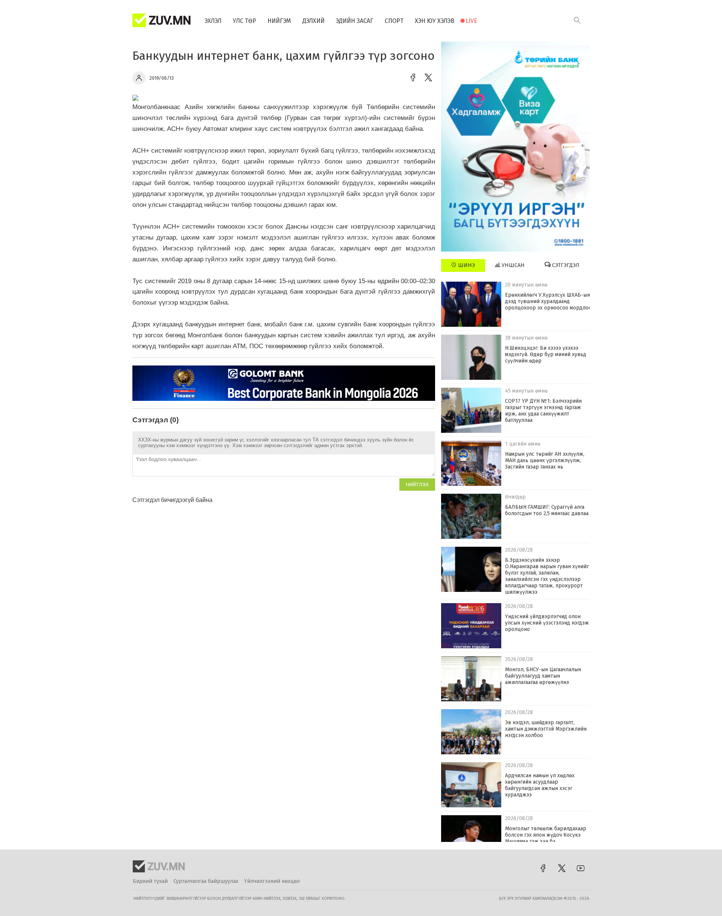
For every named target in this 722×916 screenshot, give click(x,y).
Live (471, 20)
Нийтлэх (417, 484)
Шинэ (466, 265)
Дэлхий (313, 20)
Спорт (394, 20)
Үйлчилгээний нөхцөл (272, 881)
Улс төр (244, 20)
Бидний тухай (150, 881)
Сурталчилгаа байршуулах (205, 881)
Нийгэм (279, 20)
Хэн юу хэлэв (434, 20)
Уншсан (512, 265)
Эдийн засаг (354, 20)
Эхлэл (213, 20)
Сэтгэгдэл (565, 265)
